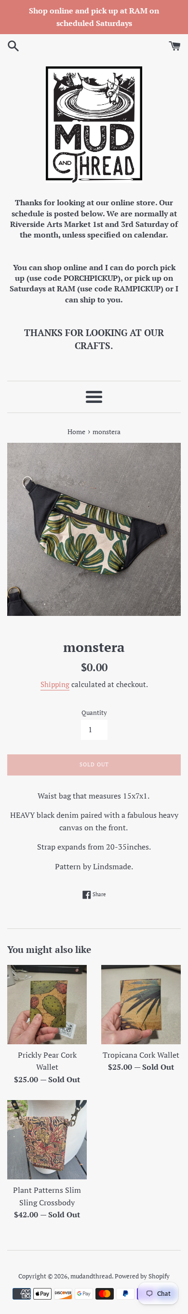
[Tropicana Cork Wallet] (141, 1004)
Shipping (54, 684)
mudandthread (91, 1276)
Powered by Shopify (142, 1276)
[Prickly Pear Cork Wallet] (47, 1004)
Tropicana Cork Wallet (141, 1055)
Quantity (94, 713)
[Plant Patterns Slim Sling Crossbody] (47, 1139)
